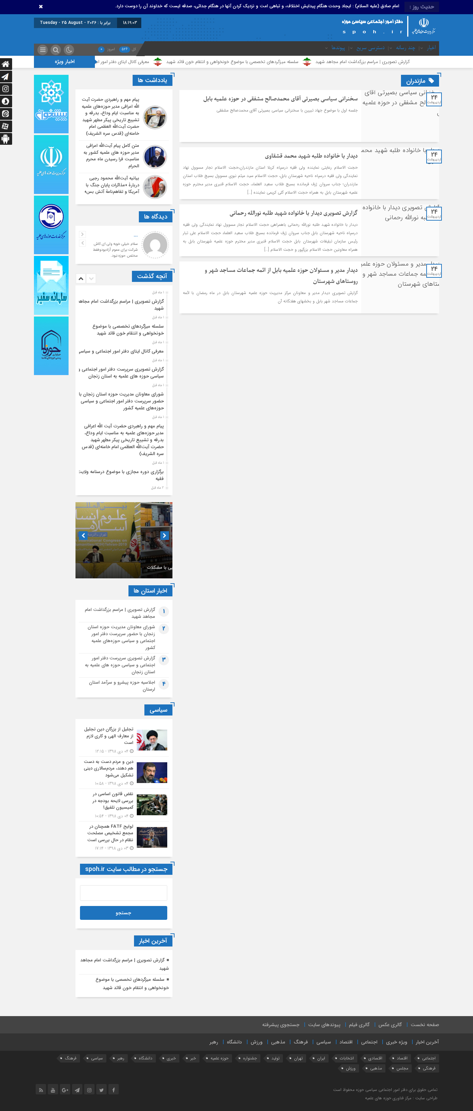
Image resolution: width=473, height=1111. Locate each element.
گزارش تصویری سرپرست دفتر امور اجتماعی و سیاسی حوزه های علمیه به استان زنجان (121, 373)
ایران (321, 1058)
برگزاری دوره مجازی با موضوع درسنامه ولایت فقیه (120, 475)
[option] (123, 303)
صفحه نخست (425, 1025)
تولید (275, 1058)
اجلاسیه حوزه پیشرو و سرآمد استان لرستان (122, 686)
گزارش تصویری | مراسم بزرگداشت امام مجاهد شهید (405, 61)
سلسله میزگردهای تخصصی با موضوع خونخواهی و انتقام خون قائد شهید (274, 61)
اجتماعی (369, 1042)
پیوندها (338, 48)
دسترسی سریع (370, 48)
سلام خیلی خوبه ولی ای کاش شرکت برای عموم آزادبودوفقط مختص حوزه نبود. (115, 250)
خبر (193, 1058)
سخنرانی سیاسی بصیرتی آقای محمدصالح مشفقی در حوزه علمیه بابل (280, 99)
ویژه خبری (396, 1042)
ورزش (256, 1042)
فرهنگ (301, 1042)
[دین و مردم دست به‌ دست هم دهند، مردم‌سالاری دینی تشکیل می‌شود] (124, 773)
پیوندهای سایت (324, 1025)
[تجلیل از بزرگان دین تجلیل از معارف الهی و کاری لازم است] (124, 740)
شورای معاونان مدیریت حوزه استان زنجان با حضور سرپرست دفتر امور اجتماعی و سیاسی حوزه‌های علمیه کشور (121, 401)
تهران (298, 1058)
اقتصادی (375, 1058)
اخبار (431, 48)
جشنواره (250, 1058)
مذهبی (278, 1042)
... (136, 235)
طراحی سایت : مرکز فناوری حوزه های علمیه (401, 1098)
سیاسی (323, 1042)
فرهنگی (429, 1068)
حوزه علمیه (220, 1058)
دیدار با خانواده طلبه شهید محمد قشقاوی (311, 156)
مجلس (402, 1068)
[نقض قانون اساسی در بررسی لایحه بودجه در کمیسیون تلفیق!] (124, 805)
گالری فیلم (359, 1025)
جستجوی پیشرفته (281, 1025)
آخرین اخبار (427, 1042)
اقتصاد (346, 1042)
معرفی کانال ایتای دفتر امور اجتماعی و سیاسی (149, 61)
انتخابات (347, 1058)
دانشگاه (234, 1042)
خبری (171, 1058)
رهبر (213, 1042)
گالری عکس (390, 1025)
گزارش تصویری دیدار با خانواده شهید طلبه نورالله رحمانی (294, 213)
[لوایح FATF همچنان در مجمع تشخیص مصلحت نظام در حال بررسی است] (124, 836)
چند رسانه (405, 48)
